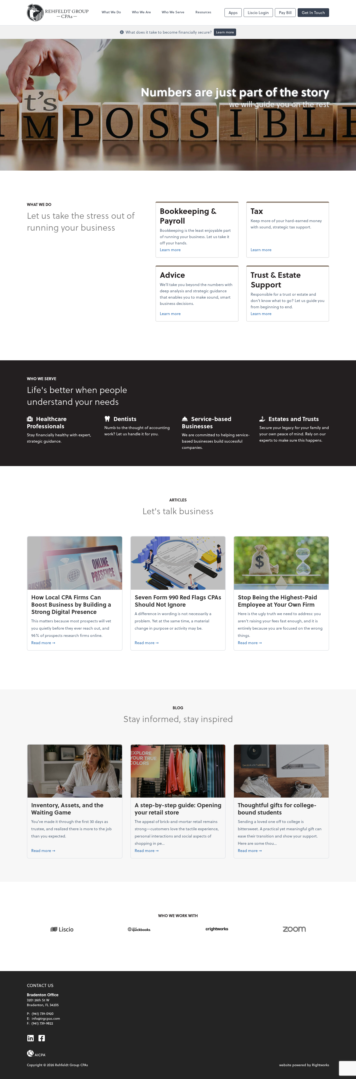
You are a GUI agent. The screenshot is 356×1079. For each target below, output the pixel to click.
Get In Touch (313, 12)
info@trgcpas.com (46, 1018)
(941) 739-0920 (43, 1013)
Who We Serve (173, 12)
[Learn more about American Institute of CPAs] (36, 1053)
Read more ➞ (74, 642)
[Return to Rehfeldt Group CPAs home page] (57, 12)
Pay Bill (285, 12)
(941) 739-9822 (42, 1023)
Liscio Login (258, 12)
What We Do (111, 12)
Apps (233, 12)
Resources (203, 12)
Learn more (225, 32)
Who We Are (141, 12)
